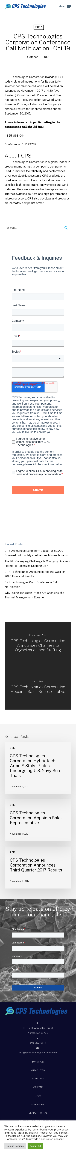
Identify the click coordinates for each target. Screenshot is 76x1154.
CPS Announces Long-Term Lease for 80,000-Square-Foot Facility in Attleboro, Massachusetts (36, 553)
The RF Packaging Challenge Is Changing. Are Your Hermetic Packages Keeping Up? (38, 564)
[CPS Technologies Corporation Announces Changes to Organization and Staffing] (38, 644)
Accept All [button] (35, 1146)
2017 (38, 27)
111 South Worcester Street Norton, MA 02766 (38, 1030)
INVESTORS (37, 1104)
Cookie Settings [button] (15, 1146)
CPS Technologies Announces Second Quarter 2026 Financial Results (35, 574)
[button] (65, 6)
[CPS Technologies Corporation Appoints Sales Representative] (38, 688)
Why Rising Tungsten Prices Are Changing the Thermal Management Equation (34, 595)
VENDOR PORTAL (38, 1113)
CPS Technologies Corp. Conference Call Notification (31, 585)
